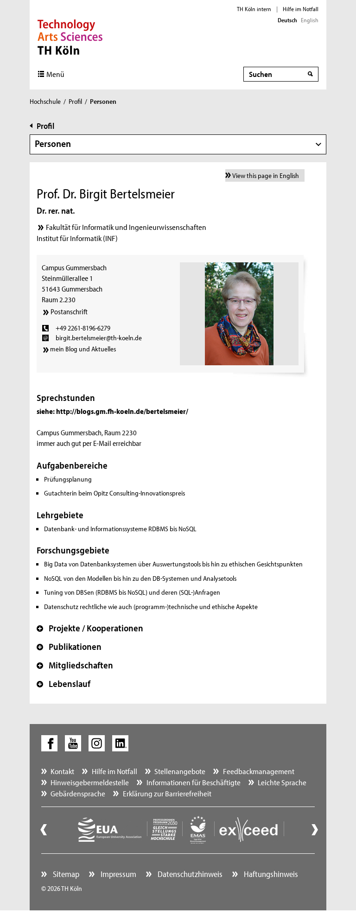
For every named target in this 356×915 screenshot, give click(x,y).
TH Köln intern (254, 9)
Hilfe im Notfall (300, 9)
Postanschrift (69, 311)
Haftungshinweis (270, 874)
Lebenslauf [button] (63, 683)
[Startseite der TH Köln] (70, 36)
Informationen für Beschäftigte (193, 782)
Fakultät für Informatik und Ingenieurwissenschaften (126, 227)
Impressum (117, 874)
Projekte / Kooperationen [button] (90, 628)
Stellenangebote (179, 771)
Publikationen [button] (69, 646)
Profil (75, 101)
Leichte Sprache (282, 782)
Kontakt (62, 771)
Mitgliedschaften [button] (75, 665)
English (309, 20)
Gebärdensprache (78, 793)
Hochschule (45, 101)
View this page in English (265, 175)
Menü (55, 74)
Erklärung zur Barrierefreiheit (167, 793)
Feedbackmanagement (258, 771)
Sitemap (65, 874)
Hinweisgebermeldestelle (90, 782)
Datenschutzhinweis (189, 874)
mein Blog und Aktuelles (83, 348)
